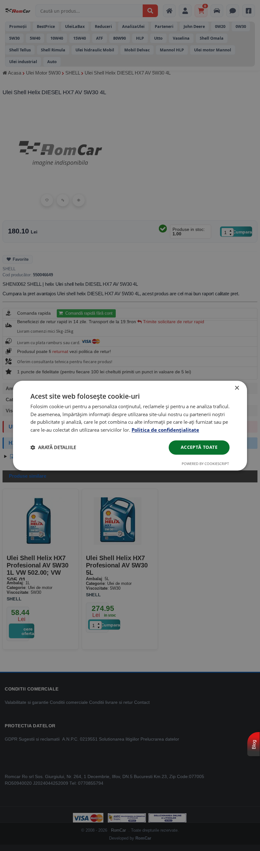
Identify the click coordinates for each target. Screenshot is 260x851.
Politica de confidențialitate (165, 430)
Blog (254, 744)
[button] (53, 447)
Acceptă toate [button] (199, 447)
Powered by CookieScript (205, 463)
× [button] (236, 388)
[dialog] (130, 425)
